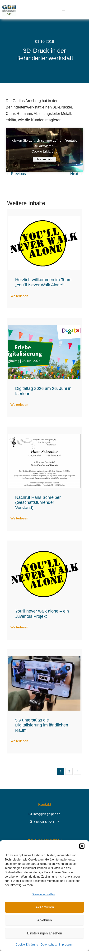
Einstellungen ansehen (44, 933)
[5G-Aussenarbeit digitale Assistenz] (44, 658)
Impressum (66, 944)
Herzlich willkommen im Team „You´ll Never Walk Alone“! (43, 282)
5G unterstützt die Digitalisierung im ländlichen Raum (41, 725)
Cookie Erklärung (27, 944)
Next (74, 174)
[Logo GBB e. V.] (9, 7)
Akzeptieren (44, 907)
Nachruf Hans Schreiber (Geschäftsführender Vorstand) (38, 502)
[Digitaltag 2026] (44, 327)
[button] (82, 846)
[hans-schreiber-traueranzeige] (44, 435)
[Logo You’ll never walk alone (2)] (44, 549)
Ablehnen (44, 920)
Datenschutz (49, 944)
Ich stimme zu (44, 159)
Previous (18, 174)
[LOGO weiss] (44, 218)
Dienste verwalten (43, 894)
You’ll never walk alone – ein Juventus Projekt (42, 614)
